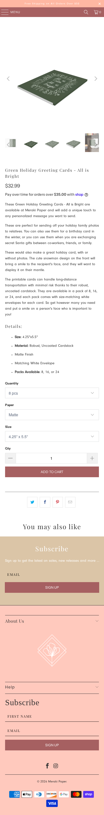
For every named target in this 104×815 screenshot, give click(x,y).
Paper (9, 405)
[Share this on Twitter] (32, 502)
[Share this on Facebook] (45, 502)
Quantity (11, 383)
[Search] (86, 12)
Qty (8, 448)
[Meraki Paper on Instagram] (56, 767)
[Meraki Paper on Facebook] (47, 767)
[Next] (95, 79)
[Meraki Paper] (52, 12)
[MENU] (2, 12)
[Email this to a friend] (70, 502)
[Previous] (9, 79)
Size (8, 427)
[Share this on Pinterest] (57, 502)
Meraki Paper (57, 781)
